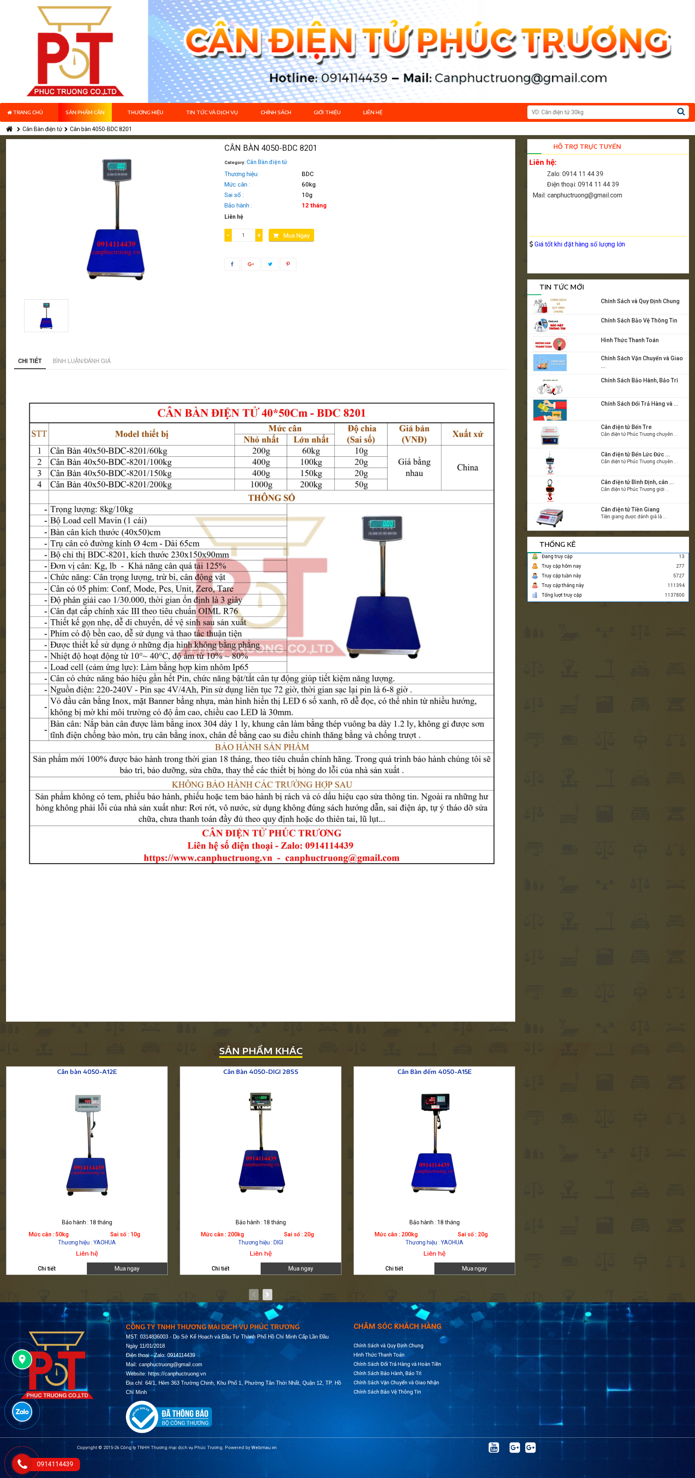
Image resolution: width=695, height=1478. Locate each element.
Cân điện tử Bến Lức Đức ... (635, 454)
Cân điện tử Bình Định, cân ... (637, 482)
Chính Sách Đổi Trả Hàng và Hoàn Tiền (397, 1364)
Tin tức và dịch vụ (212, 112)
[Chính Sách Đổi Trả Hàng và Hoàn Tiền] (550, 409)
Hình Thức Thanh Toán (630, 340)
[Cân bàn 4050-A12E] (86, 1144)
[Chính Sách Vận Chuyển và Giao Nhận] (550, 362)
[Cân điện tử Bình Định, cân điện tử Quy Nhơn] (550, 490)
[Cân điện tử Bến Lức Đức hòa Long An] (550, 462)
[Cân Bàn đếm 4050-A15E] (434, 1144)
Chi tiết (30, 361)
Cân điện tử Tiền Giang (630, 509)
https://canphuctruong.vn (177, 1374)
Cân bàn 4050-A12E (87, 1071)
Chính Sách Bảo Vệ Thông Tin (639, 320)
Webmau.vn (264, 1447)
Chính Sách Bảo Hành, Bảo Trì (639, 380)
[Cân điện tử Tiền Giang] (550, 517)
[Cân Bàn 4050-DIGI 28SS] (260, 1144)
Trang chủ (27, 112)
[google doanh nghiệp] (515, 1448)
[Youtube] (494, 1448)
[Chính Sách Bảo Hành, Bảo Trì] (550, 386)
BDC (308, 174)
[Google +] (530, 1448)
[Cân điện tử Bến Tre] (550, 435)
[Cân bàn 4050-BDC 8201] (46, 316)
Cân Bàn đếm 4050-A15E (434, 1071)
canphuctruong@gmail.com (170, 1364)
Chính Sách (276, 112)
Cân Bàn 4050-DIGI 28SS (260, 1071)
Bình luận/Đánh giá (82, 361)
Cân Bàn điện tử (42, 129)
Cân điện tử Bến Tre (626, 427)
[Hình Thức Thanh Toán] (550, 343)
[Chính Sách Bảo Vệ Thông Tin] (550, 324)
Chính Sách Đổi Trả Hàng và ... (640, 403)
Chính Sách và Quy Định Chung (640, 301)
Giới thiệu (327, 112)
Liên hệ (372, 112)
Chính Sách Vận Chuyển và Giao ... (642, 362)
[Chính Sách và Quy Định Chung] (550, 305)
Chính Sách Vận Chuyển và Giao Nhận (396, 1382)
